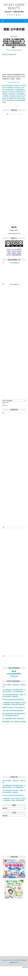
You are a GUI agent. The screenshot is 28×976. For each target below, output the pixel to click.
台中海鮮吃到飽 (18, 91)
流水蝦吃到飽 (17, 100)
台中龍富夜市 (12, 96)
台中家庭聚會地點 (9, 89)
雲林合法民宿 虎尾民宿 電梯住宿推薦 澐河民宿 (13, 699)
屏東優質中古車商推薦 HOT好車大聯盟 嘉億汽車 (13, 707)
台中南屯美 (16, 85)
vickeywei (18, 50)
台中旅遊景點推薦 (19, 89)
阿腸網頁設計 (25, 967)
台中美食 (14, 36)
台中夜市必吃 (16, 87)
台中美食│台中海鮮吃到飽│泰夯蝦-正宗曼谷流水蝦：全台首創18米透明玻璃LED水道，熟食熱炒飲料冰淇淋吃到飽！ (14, 43)
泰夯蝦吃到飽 (10, 100)
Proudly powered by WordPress (11, 960)
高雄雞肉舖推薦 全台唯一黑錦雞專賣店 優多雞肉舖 (14, 721)
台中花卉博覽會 (19, 94)
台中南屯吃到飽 (8, 85)
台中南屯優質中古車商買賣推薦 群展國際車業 (12, 710)
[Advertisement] (14, 750)
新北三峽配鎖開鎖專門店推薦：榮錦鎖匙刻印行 (13, 718)
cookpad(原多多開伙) (14, 674)
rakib (16, 962)
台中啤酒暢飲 (8, 87)
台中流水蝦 (11, 91)
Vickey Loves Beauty (14, 6)
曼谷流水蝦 (20, 96)
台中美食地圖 (11, 94)
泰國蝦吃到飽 (12, 98)
